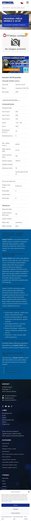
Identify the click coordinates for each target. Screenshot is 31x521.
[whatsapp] (11, 406)
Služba (4, 418)
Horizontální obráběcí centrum (10, 462)
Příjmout (16, 505)
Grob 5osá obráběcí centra (13, 370)
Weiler (3, 481)
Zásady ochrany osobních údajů (11, 433)
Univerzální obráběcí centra (9, 465)
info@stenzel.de (9, 398)
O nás (4, 415)
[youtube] (6, 406)
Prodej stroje (6, 424)
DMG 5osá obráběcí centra (13, 368)
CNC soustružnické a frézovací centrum (13, 454)
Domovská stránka (8, 16)
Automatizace (6, 451)
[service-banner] (15, 57)
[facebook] (3, 406)
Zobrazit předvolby (15, 513)
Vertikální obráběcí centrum (9, 467)
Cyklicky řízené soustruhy (9, 459)
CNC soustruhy (6, 457)
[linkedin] (9, 406)
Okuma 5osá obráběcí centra (13, 372)
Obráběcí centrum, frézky (9, 449)
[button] (29, 492)
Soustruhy (5, 446)
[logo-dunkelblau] (8, 2)
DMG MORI (5, 478)
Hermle (4, 484)
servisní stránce (6, 350)
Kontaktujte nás (7, 413)
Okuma (4, 489)
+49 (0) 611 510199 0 (10, 400)
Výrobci (4, 422)
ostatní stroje (5, 443)
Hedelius (4, 486)
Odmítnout (15, 509)
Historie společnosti (8, 420)
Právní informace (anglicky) (10, 431)
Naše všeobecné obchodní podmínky (13, 436)
